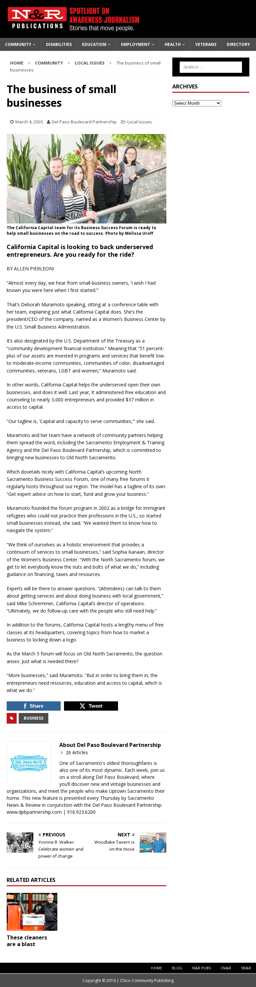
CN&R (226, 967)
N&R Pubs (201, 967)
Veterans (205, 44)
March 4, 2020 (29, 122)
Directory (238, 44)
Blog (177, 967)
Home (156, 967)
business (33, 718)
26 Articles (77, 752)
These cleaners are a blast (27, 941)
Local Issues (139, 122)
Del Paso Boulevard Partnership (84, 122)
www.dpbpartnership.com (35, 812)
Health (173, 44)
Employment (135, 44)
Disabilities (59, 44)
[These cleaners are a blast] (32, 912)
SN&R (246, 967)
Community (18, 44)
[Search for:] (210, 67)
